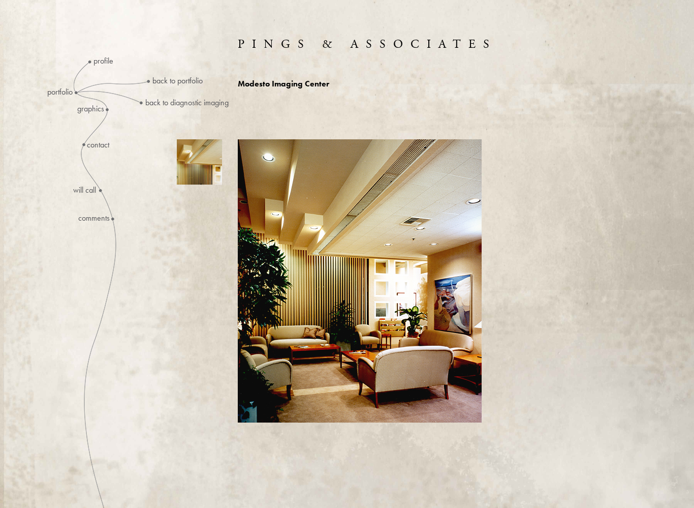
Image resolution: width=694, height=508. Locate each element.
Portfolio (60, 92)
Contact (98, 145)
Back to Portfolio (177, 80)
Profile (103, 61)
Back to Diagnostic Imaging (187, 102)
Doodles (102, 170)
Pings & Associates (367, 44)
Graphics (90, 109)
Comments (94, 218)
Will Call (84, 190)
